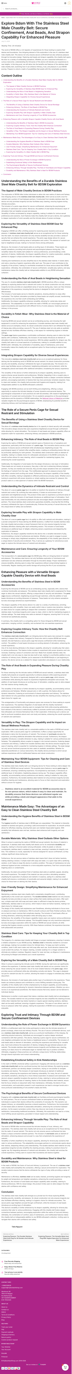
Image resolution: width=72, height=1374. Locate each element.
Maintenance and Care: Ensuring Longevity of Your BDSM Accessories (31, 115)
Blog (2, 1320)
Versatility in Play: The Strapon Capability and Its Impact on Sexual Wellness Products (36, 131)
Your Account (5, 1349)
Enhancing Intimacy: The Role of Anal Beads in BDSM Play (26, 107)
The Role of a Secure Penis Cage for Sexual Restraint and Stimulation (27, 101)
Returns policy (6, 1337)
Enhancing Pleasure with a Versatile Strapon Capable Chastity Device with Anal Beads (33, 119)
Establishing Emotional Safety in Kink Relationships (24, 162)
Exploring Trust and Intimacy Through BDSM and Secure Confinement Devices (31, 156)
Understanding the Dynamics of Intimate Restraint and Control (28, 110)
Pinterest (4, 1357)
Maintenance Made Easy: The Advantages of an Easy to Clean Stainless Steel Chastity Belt (35, 137)
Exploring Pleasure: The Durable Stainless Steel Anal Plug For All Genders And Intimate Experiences (18, 1238)
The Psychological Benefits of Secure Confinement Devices (27, 165)
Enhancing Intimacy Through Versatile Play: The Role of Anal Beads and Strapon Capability (38, 168)
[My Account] (65, 3)
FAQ (2, 1329)
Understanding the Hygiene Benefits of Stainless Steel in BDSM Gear (30, 141)
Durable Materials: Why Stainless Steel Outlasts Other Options (28, 144)
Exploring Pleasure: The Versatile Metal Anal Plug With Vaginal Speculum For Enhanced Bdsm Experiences (53, 1238)
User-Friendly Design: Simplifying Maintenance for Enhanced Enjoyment (31, 147)
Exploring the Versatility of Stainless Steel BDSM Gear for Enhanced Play (32, 89)
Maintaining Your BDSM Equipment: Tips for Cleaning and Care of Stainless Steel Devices (38, 134)
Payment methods (7, 1332)
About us (4, 1307)
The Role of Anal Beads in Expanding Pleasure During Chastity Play (30, 128)
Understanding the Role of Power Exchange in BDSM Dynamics (28, 160)
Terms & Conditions (8, 1315)
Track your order (7, 1327)
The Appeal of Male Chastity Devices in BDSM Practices (26, 86)
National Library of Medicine (52, 398)
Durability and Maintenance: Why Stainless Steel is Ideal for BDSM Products (33, 170)
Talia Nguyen (17, 1227)
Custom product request (9, 1340)
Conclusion (7, 174)
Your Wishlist (5, 1347)
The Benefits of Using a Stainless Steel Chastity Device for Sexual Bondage (32, 105)
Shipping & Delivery (8, 1335)
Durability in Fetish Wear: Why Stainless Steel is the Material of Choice (31, 94)
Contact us (5, 1309)
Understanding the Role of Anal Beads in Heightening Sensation (28, 91)
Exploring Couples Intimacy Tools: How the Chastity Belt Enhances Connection (34, 126)
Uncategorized (5, 1253)
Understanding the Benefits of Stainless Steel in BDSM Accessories (29, 123)
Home (3, 17)
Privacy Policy (6, 1317)
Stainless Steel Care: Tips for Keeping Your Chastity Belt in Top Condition (32, 149)
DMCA (3, 1312)
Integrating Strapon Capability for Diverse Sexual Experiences (28, 97)
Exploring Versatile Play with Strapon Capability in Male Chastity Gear (31, 113)
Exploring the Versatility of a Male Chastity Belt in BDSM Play (27, 152)
